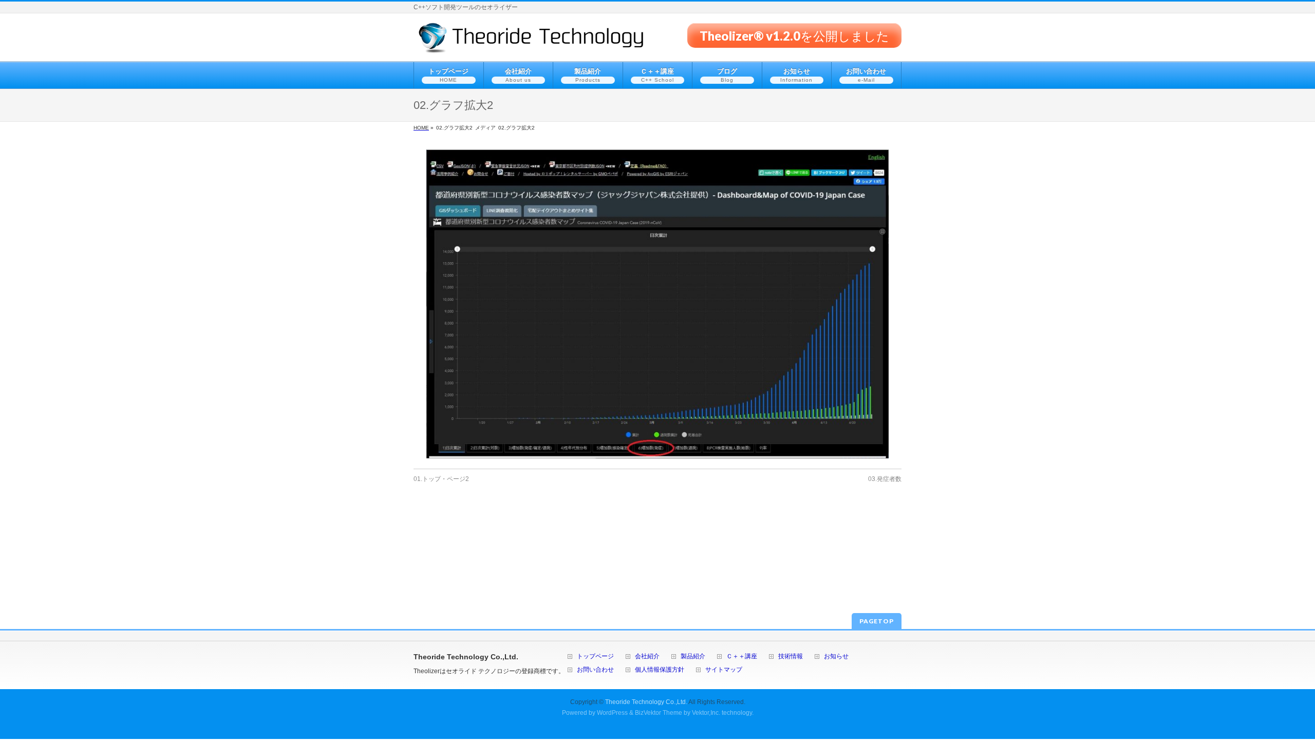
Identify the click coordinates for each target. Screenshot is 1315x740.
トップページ (595, 656)
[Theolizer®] (531, 42)
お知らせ (836, 656)
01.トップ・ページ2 (441, 479)
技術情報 (790, 656)
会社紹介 (647, 656)
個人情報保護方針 (659, 670)
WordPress (612, 712)
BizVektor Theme (658, 712)
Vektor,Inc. (706, 712)
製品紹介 (693, 656)
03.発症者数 (884, 479)
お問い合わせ (595, 670)
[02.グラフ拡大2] (657, 304)
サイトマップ (723, 670)
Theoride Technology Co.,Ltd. (646, 702)
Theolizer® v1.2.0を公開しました (794, 35)
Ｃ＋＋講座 (741, 656)
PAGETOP (876, 621)
